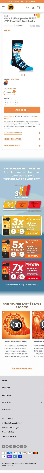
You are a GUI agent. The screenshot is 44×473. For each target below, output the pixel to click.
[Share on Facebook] (31, 26)
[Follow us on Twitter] (7, 446)
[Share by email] (39, 26)
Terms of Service (9, 436)
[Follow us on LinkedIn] (25, 446)
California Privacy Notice (11, 423)
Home (6, 16)
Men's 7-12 (9, 93)
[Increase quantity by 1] (16, 102)
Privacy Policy (7, 418)
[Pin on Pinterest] (34, 26)
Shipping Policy (8, 432)
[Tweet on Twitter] (37, 26)
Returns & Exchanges (10, 427)
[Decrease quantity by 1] (6, 102)
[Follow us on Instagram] (10, 446)
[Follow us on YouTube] (18, 446)
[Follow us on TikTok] (21, 446)
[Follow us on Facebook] (3, 446)
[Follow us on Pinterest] (14, 446)
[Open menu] (3, 7)
